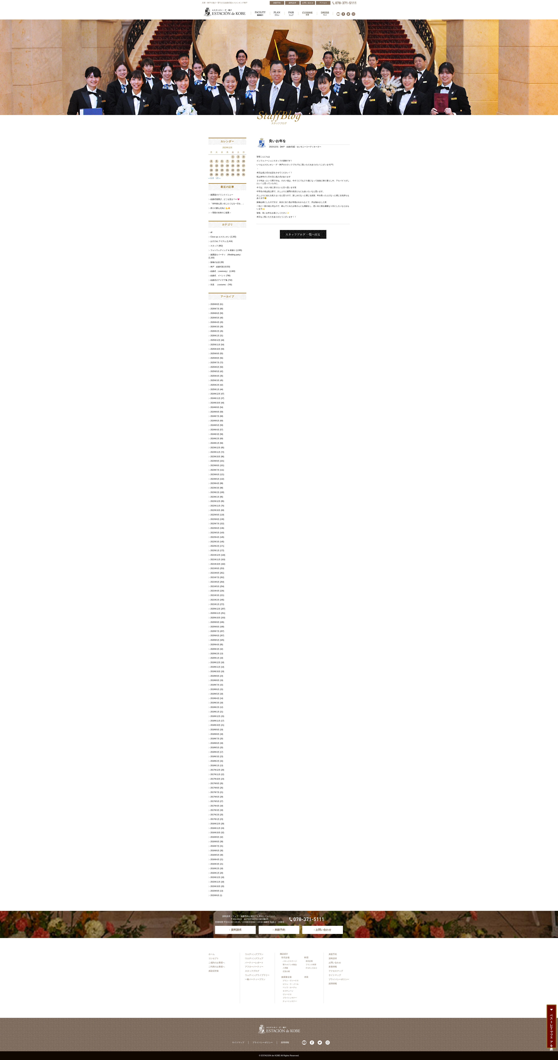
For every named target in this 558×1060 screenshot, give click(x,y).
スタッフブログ (252, 971)
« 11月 (211, 178)
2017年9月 (214, 783)
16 (238, 166)
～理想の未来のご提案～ (220, 213)
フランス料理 (311, 965)
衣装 (306, 977)
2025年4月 (214, 376)
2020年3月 (214, 649)
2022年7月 (214, 524)
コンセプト (214, 958)
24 (244, 170)
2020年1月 (214, 658)
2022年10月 (215, 510)
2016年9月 (214, 837)
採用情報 (333, 983)
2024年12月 (215, 394)
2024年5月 (214, 425)
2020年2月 (214, 653)
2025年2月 (214, 385)
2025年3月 (214, 380)
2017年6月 (214, 797)
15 (233, 166)
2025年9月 (214, 353)
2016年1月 (214, 873)
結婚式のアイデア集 (218, 280)
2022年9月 (214, 515)
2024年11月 (215, 398)
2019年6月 (214, 689)
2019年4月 (214, 698)
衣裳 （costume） (218, 285)
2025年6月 (214, 367)
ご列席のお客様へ (217, 966)
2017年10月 (215, 779)
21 (227, 170)
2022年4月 (214, 537)
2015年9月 (214, 891)
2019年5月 (214, 694)
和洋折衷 (309, 961)
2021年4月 (214, 591)
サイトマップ (335, 975)
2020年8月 (214, 627)
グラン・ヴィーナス (290, 981)
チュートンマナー (290, 1001)
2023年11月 (215, 452)
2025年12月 (215, 340)
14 (227, 166)
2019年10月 (215, 671)
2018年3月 (214, 756)
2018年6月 (214, 743)
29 (233, 174)
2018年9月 (214, 730)
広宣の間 (286, 971)
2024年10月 (215, 403)
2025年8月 (214, 358)
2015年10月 (215, 886)
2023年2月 (214, 492)
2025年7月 (214, 362)
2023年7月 (214, 470)
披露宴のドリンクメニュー (221, 195)
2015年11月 (215, 882)
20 (222, 170)
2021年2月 (214, 600)
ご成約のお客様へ (217, 962)
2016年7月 (214, 846)
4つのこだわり (311, 968)
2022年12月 (215, 501)
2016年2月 (214, 868)
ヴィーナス (287, 994)
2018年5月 (214, 747)
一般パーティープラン (255, 979)
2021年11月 (215, 559)
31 (244, 174)
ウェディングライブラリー (257, 975)
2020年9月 (214, 622)
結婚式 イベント (218, 275)
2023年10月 (215, 456)
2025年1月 (214, 389)
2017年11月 (215, 774)
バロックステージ (290, 961)
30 (238, 174)
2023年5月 (214, 479)
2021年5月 (214, 586)
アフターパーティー (254, 966)
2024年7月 (214, 416)
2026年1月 (214, 336)
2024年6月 (214, 421)
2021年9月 (214, 568)
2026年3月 (214, 327)
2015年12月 (215, 877)
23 (238, 170)
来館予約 (333, 954)
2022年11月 (215, 506)
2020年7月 (214, 631)
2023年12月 (215, 447)
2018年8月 (214, 734)
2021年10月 (215, 564)
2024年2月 (214, 438)
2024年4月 (214, 430)
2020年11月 (215, 613)
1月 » (218, 178)
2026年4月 (214, 322)
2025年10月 (215, 349)
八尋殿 (285, 968)
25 (211, 174)
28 (227, 174)
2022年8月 (214, 519)
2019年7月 (214, 685)
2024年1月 (214, 443)
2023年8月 (214, 465)
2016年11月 (215, 828)
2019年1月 (214, 712)
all (211, 232)
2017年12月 (215, 770)
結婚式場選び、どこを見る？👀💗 (225, 199)
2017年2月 (214, 815)
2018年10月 (215, 725)
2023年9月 (214, 461)
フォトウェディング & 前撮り (223, 250)
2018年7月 (214, 739)
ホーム (212, 954)
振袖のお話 (215, 262)
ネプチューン (288, 991)
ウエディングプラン (254, 954)
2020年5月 (214, 640)
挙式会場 (285, 957)
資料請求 (333, 958)
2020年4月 (214, 644)
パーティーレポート (254, 962)
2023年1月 (214, 497)
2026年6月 (214, 313)
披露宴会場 (286, 977)
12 (217, 166)
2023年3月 (214, 488)
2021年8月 (214, 573)
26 (217, 174)
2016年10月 (215, 832)
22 (233, 170)
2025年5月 (214, 371)
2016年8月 (214, 841)
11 (211, 166)
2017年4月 (214, 806)
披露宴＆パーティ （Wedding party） (226, 255)
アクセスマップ (336, 971)
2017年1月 (214, 819)
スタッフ (214, 246)
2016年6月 (214, 850)
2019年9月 (214, 676)
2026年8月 (214, 304)
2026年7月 (214, 309)
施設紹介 (284, 954)
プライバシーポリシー (339, 979)
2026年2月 (214, 331)
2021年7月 (214, 577)
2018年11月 (215, 721)
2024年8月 (214, 412)
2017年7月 (214, 792)
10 (244, 161)
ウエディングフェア (254, 958)
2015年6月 (214, 895)
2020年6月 (214, 635)
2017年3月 (214, 810)
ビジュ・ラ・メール (290, 984)
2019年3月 (214, 703)
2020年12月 (215, 609)
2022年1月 (214, 550)
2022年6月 (214, 528)
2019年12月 (215, 662)
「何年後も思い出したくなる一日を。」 (227, 204)
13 (222, 166)
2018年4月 (214, 752)
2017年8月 (214, 788)
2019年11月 (215, 667)
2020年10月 (215, 618)
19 (217, 170)
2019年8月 (214, 680)
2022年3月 (214, 542)
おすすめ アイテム (218, 241)
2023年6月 (214, 474)
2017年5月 (214, 801)
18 (211, 170)
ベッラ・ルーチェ (290, 987)
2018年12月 (215, 716)
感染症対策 (214, 971)
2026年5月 (214, 318)
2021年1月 (214, 604)
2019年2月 (214, 707)
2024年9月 (214, 407)
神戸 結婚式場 (287, 147)
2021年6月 (214, 582)
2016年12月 (215, 824)
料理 (306, 957)
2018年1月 (214, 765)
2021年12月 (215, 555)
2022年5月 (214, 533)
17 (244, 166)
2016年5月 (214, 855)
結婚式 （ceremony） (219, 271)
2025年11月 (215, 345)
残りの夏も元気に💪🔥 (220, 208)
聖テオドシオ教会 (290, 965)
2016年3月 (214, 864)
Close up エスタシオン (220, 237)
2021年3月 (214, 595)
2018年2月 (214, 761)
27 (222, 174)
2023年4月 (214, 483)
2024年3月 (214, 434)
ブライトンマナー (290, 998)
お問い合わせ (335, 962)
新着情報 (333, 966)
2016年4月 (214, 859)
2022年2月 (214, 546)
